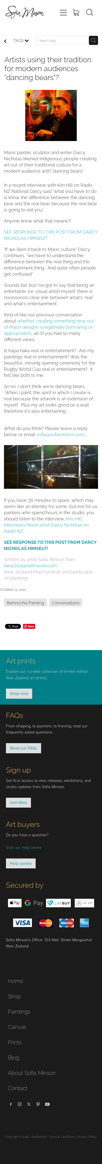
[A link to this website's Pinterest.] (38, 1104)
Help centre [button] (21, 863)
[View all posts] (5, 41)
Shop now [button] (19, 693)
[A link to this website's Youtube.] (47, 1104)
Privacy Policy (87, 1136)
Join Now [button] (18, 802)
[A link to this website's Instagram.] (20, 1104)
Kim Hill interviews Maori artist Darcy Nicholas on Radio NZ (46, 524)
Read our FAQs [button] (23, 748)
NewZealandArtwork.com (30, 565)
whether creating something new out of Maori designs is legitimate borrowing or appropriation (49, 326)
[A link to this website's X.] (29, 1104)
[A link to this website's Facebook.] (11, 1104)
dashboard (38, 1136)
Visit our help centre (23, 847)
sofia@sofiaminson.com (60, 434)
